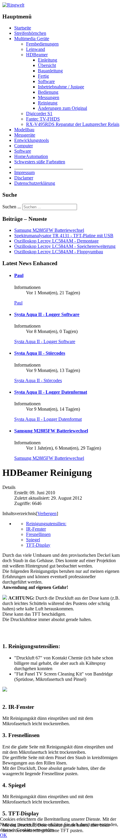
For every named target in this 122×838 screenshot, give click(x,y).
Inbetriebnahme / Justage (61, 86)
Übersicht (47, 65)
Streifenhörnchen (30, 33)
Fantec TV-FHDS (43, 118)
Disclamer (23, 177)
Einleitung (47, 59)
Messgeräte (24, 134)
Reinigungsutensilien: (46, 523)
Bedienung (48, 92)
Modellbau (24, 129)
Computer (23, 145)
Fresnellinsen (38, 534)
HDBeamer (37, 54)
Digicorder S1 (39, 113)
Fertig (43, 76)
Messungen (48, 97)
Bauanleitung (50, 70)
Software (46, 81)
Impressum (24, 172)
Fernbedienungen (42, 43)
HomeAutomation (31, 156)
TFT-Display (38, 545)
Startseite (22, 27)
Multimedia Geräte (31, 38)
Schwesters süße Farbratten (39, 161)
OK (3, 835)
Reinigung (47, 102)
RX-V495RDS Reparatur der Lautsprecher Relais (72, 124)
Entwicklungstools (31, 140)
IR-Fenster (36, 528)
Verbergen (47, 513)
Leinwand (35, 49)
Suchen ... (11, 206)
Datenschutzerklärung (34, 183)
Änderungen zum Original (62, 108)
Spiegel (33, 539)
